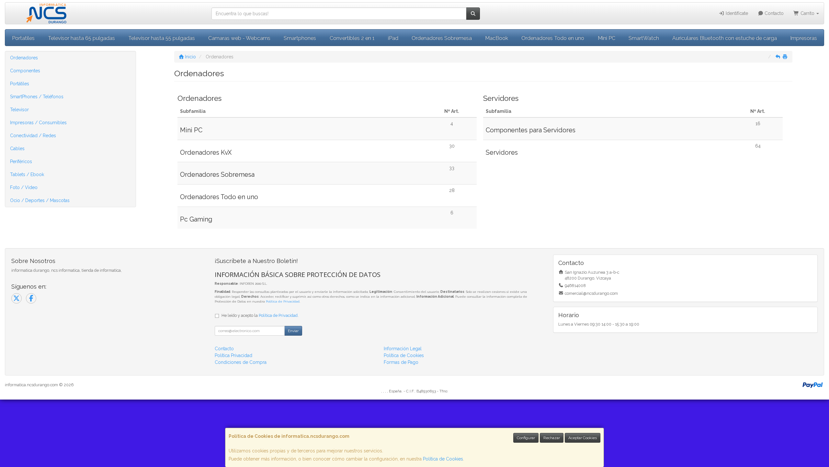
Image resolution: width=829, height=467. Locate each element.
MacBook (496, 38)
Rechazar (551, 438)
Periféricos (21, 161)
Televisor (19, 109)
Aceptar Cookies (582, 438)
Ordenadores (24, 57)
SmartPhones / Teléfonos (36, 96)
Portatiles (23, 38)
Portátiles (19, 83)
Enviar (293, 331)
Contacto (773, 13)
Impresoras (803, 38)
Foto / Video (24, 187)
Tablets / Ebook (27, 174)
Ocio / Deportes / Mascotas (40, 200)
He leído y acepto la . (260, 315)
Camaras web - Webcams (239, 38)
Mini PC (606, 38)
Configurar (526, 438)
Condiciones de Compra (241, 362)
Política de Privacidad (283, 301)
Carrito (807, 13)
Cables (17, 148)
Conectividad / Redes (33, 135)
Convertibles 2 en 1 (352, 38)
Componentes (25, 70)
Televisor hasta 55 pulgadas (161, 38)
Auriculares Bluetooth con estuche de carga (724, 38)
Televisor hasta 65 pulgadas (81, 38)
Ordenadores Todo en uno (552, 38)
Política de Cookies (443, 458)
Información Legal (403, 348)
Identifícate (736, 13)
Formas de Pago (401, 362)
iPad (393, 38)
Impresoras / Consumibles (38, 122)
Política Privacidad (233, 355)
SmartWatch (644, 38)
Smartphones (300, 38)
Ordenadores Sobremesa (442, 38)
